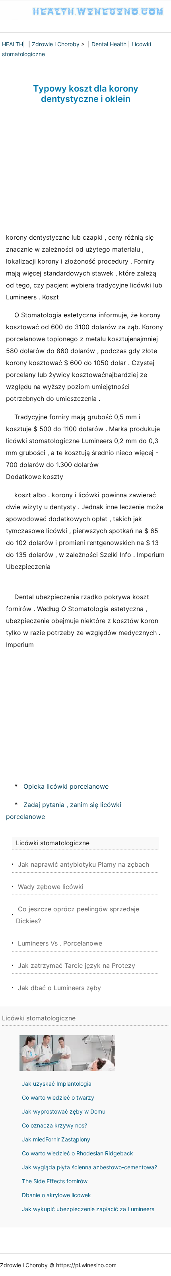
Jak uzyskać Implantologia (56, 1083)
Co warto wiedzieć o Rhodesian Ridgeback (77, 1153)
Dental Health (108, 44)
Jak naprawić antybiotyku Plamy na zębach (83, 864)
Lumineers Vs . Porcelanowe (60, 943)
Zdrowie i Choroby (56, 44)
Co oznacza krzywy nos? (54, 1125)
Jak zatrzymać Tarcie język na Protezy (76, 965)
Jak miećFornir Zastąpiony (56, 1139)
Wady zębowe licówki (51, 887)
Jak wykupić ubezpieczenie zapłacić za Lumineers (88, 1209)
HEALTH (12, 44)
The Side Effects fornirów (54, 1181)
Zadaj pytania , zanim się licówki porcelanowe (63, 811)
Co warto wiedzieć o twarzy (58, 1097)
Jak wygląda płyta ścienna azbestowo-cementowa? (89, 1167)
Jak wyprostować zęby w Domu (63, 1111)
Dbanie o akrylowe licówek (56, 1195)
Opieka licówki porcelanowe (66, 786)
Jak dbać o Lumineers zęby (59, 988)
